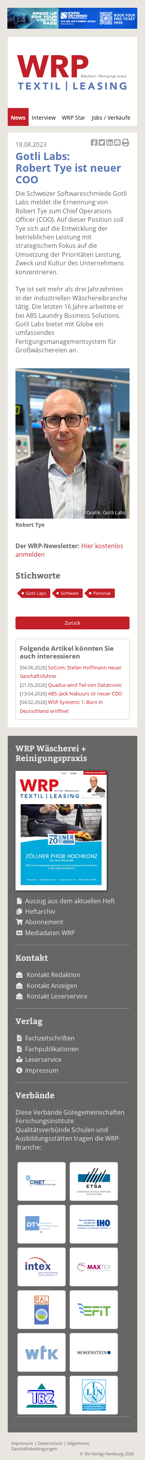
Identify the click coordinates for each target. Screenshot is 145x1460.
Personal (102, 593)
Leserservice (43, 1059)
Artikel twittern (102, 147)
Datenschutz (50, 1443)
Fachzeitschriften (50, 1038)
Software (69, 593)
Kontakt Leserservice (57, 996)
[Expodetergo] (72, 26)
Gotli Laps (36, 593)
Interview (44, 117)
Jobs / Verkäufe (111, 117)
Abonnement (44, 922)
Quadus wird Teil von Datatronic (85, 684)
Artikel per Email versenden (118, 147)
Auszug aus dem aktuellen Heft (70, 901)
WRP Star (73, 117)
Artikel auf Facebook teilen (95, 147)
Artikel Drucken (126, 147)
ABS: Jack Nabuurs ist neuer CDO (85, 693)
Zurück (72, 622)
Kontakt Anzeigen (52, 985)
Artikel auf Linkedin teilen (110, 147)
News (18, 117)
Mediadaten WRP (50, 933)
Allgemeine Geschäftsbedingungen (50, 1445)
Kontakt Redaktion (53, 974)
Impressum (41, 1070)
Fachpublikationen (52, 1049)
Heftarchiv (40, 911)
